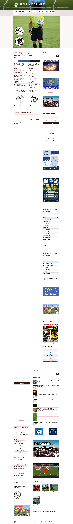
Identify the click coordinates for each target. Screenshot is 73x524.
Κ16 (27, 434)
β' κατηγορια (17, 452)
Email (44, 116)
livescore (57, 361)
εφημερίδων (53, 343)
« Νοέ (46, 145)
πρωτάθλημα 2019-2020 (19, 470)
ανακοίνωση (26, 446)
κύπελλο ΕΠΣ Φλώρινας (19, 459)
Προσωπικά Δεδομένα (37, 521)
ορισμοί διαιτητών (21, 112)
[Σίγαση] (56, 476)
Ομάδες (28, 11)
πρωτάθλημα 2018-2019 (19, 468)
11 (43, 140)
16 (55, 140)
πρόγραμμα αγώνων (19, 480)
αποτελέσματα (17, 448)
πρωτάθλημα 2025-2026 (19, 475)
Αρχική (15, 11)
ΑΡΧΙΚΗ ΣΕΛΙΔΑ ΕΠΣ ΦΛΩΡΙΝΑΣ (19, 486)
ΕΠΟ (15, 432)
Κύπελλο (34, 11)
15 (53, 140)
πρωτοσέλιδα (48, 343)
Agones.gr (54, 361)
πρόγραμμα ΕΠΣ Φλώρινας (19, 478)
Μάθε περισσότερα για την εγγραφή (20, 385)
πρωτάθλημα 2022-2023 (19, 471)
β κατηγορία (25, 452)
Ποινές (47, 11)
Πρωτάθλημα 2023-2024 (27, 112)
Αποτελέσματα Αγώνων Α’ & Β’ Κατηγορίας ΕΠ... (46, 389)
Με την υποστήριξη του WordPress (47, 521)
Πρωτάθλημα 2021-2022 (19, 437)
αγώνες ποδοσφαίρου (18, 443)
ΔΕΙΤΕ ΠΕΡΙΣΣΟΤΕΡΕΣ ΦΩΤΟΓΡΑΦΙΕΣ (44, 511)
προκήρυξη (16, 464)
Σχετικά (15, 14)
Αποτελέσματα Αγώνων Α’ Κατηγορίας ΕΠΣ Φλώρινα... (47, 422)
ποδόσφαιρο (26, 462)
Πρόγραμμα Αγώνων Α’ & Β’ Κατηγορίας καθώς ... (46, 413)
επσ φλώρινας (24, 455)
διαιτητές (16, 455)
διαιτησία (16, 112)
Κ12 (19, 434)
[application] (46, 470)
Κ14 (23, 434)
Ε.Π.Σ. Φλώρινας (32, 4)
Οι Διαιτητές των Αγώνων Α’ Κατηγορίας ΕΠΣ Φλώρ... (47, 408)
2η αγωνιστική (25, 427)
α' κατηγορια (17, 441)
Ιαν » (56, 145)
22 (53, 141)
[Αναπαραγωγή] (34, 476)
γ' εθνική (16, 453)
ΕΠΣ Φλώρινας (20, 52)
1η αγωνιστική (17, 427)
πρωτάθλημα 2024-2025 (19, 473)
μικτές (26, 461)
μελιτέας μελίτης (18, 461)
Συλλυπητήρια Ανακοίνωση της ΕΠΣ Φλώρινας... (46, 403)
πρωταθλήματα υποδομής (19, 477)
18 (43, 141)
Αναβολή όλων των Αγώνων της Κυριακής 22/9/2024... (47, 399)
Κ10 (15, 434)
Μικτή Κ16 (16, 436)
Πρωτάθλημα (21, 11)
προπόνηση (23, 464)
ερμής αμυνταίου (18, 457)
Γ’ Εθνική (52, 11)
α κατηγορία (17, 445)
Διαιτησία (41, 11)
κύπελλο (25, 457)
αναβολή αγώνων (18, 446)
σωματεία (16, 482)
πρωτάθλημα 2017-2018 (19, 466)
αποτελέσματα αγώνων (19, 450)
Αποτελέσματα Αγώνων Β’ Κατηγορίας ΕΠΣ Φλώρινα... (47, 394)
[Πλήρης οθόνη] (57, 476)
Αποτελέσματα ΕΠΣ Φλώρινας (20, 430)
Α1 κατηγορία (17, 428)
